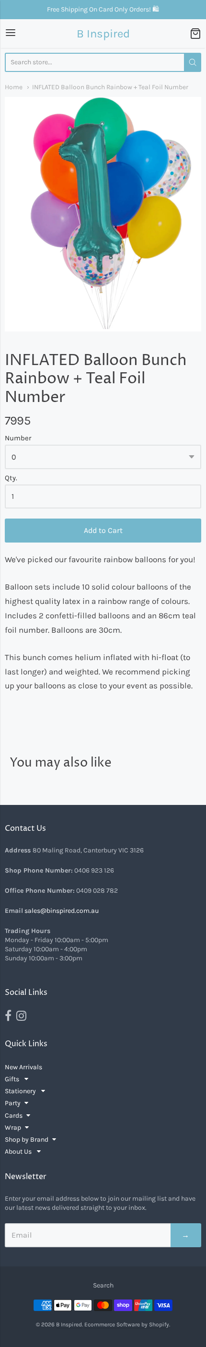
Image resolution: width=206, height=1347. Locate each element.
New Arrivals (23, 1067)
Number (18, 438)
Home (14, 87)
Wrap (13, 1127)
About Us (19, 1151)
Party (13, 1103)
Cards (14, 1115)
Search (103, 1285)
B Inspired (103, 33)
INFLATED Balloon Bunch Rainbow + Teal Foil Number (110, 87)
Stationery (21, 1091)
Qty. (11, 478)
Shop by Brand (26, 1139)
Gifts (13, 1079)
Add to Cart (103, 530)
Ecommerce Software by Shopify (126, 1324)
